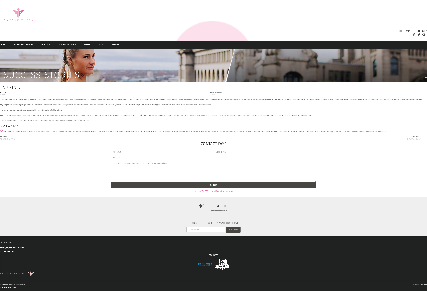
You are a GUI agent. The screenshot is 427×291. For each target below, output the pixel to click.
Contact (116, 44)
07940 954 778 (201, 191)
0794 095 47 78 (7, 251)
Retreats (45, 44)
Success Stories (67, 44)
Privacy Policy (12, 287)
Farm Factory (423, 284)
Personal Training (23, 44)
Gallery (88, 44)
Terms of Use (3, 287)
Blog (101, 44)
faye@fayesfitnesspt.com (221, 191)
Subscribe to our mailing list (213, 223)
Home (4, 44)
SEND (213, 184)
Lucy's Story (414, 139)
